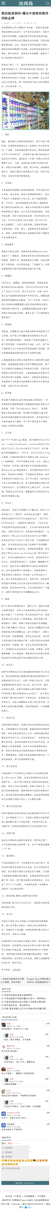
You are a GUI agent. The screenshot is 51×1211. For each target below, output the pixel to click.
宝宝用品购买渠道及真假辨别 (18, 995)
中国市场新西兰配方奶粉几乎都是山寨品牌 (24, 1002)
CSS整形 (41, 1196)
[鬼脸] (14, 1160)
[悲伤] (8, 1160)
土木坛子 (16, 969)
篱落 (42, 1200)
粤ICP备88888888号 (33, 1204)
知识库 (9, 1196)
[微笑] (17, 1160)
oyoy (9, 1090)
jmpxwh (10, 1068)
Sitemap (16, 1204)
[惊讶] (26, 1160)
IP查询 (18, 1196)
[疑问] (3, 1160)
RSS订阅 (5, 1204)
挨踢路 (26, 3)
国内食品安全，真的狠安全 (17, 1005)
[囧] (8, 1164)
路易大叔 (10, 1046)
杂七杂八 (7, 23)
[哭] (14, 1164)
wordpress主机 (13, 1113)
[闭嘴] (11, 1160)
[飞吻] (22, 1160)
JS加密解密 (29, 1196)
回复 (48, 1024)
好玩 (9, 1024)
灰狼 (11, 1034)
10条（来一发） (31, 23)
